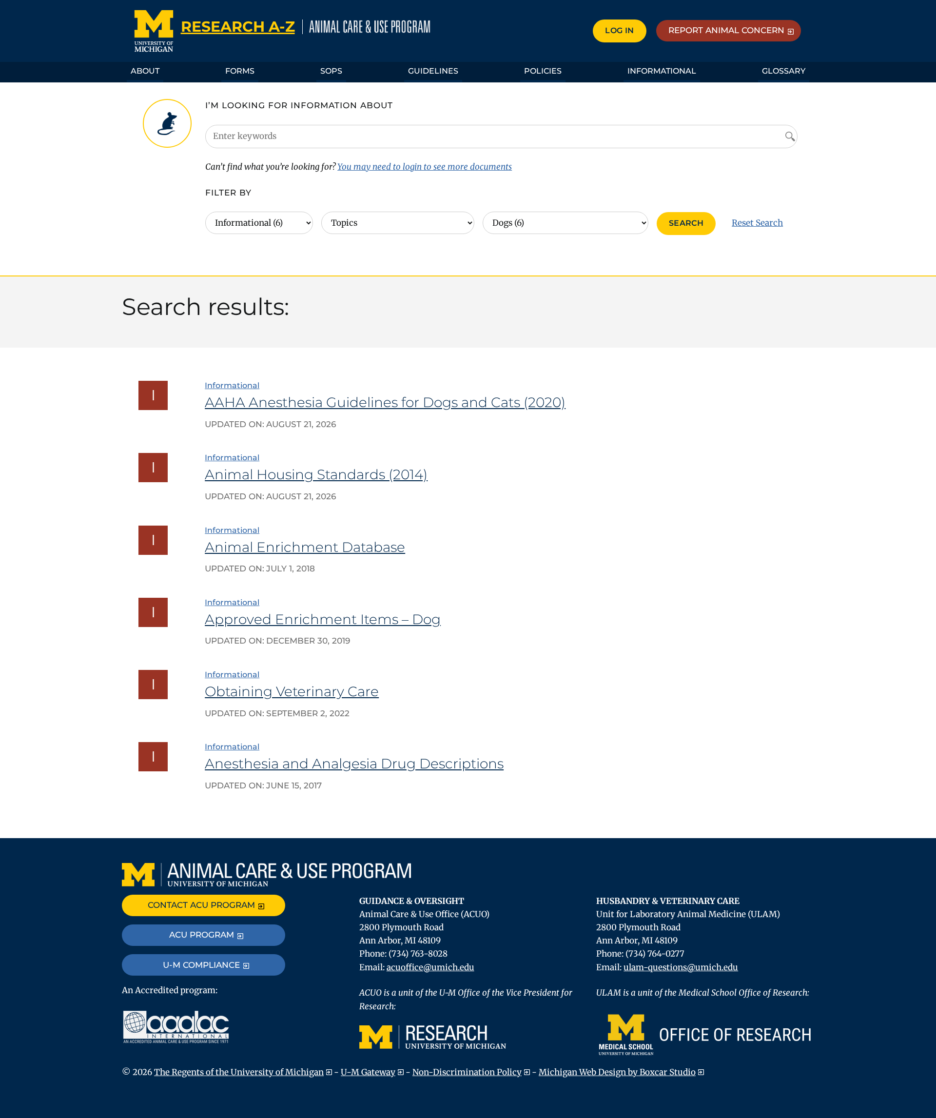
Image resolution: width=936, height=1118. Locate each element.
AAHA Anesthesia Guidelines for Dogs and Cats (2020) (385, 402)
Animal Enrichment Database (305, 547)
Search (686, 223)
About (145, 71)
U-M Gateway (368, 1072)
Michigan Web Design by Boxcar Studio (617, 1072)
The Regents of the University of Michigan (239, 1072)
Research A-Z (238, 27)
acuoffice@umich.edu (430, 967)
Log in (619, 30)
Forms (239, 71)
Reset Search (757, 222)
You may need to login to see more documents (424, 166)
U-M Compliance (201, 965)
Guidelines (433, 71)
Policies (543, 71)
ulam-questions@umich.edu (681, 967)
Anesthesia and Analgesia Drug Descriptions (354, 763)
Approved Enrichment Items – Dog (323, 619)
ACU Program (201, 935)
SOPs (331, 71)
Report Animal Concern (726, 30)
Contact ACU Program (201, 905)
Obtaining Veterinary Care (292, 691)
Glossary (783, 71)
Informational (661, 71)
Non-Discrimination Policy (467, 1072)
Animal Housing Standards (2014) (316, 474)
